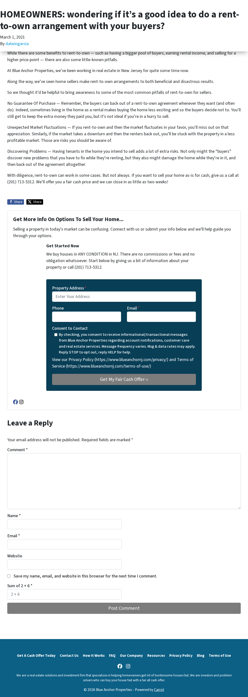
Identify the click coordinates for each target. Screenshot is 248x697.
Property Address (69, 288)
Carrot (159, 689)
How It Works (94, 655)
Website (14, 556)
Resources (156, 655)
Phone (58, 308)
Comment (17, 450)
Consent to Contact (70, 328)
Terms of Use (220, 655)
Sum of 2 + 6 (19, 586)
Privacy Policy (181, 655)
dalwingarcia (17, 44)
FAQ (112, 655)
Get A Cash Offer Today (36, 655)
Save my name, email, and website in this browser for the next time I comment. (85, 576)
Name (14, 516)
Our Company (131, 655)
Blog (200, 655)
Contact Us (69, 655)
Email (133, 308)
